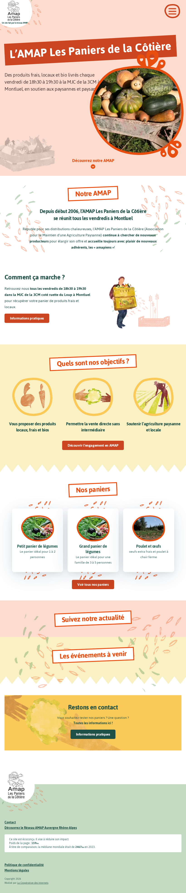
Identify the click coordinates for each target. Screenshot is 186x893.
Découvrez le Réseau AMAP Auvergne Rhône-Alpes (41, 828)
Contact (10, 822)
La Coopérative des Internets (32, 883)
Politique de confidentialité (24, 865)
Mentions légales (17, 870)
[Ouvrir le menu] (172, 11)
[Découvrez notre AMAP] (93, 166)
